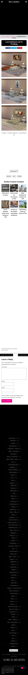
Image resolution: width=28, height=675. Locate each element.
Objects (12, 559)
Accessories (12, 438)
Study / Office (13, 512)
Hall (14, 493)
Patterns (13, 577)
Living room (13, 501)
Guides (13, 515)
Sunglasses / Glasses (13, 448)
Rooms (12, 601)
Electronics (13, 567)
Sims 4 (14, 176)
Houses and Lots (11, 522)
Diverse (13, 475)
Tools (12, 635)
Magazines (13, 533)
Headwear (13, 440)
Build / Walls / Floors (12, 459)
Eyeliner (13, 540)
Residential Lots (13, 527)
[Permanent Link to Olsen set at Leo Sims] (5, 191)
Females (13, 614)
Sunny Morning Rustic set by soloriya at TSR (5, 213)
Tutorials (13, 641)
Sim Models (12, 612)
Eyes (12, 477)
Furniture (7, 36)
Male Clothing (13, 472)
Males (13, 617)
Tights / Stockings (13, 451)
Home (3, 36)
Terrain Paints (12, 633)
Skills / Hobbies (13, 619)
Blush (13, 538)
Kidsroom (13, 496)
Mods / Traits (12, 556)
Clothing (12, 467)
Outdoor (13, 506)
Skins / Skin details (12, 622)
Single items (13, 509)
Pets (12, 580)
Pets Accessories (13, 591)
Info (25, 667)
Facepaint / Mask (13, 546)
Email (3, 387)
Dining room (13, 490)
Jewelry (13, 443)
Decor (13, 564)
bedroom (9, 176)
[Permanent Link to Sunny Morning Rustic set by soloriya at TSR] (5, 207)
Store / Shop (13, 530)
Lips (13, 548)
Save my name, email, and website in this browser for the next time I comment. (12, 396)
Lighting (13, 569)
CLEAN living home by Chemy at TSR (23, 211)
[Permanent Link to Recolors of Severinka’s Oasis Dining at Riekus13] (14, 207)
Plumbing (13, 575)
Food (12, 480)
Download (13, 171)
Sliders (13, 625)
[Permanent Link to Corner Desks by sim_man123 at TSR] (14, 191)
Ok (22, 667)
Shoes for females (13, 606)
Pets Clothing (13, 593)
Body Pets (13, 582)
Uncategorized (13, 643)
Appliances (13, 561)
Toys (12, 638)
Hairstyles (12, 517)
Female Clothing (12, 469)
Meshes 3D (13, 554)
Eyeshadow (13, 543)
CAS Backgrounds (13, 464)
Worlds (13, 646)
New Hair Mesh (13, 520)
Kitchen (13, 498)
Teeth (12, 630)
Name (3, 381)
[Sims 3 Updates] (14, 660)
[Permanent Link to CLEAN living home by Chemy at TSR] (23, 207)
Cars (12, 462)
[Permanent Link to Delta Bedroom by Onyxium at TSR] (23, 191)
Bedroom (13, 36)
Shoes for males (13, 609)
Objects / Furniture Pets (13, 588)
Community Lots (12, 525)
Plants (12, 596)
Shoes (12, 604)
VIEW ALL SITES (13, 650)
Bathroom (13, 485)
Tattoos (13, 627)
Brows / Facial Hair (12, 456)
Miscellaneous (13, 446)
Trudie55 (19, 176)
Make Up (12, 535)
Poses (12, 599)
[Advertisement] (14, 19)
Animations (13, 454)
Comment (4, 367)
